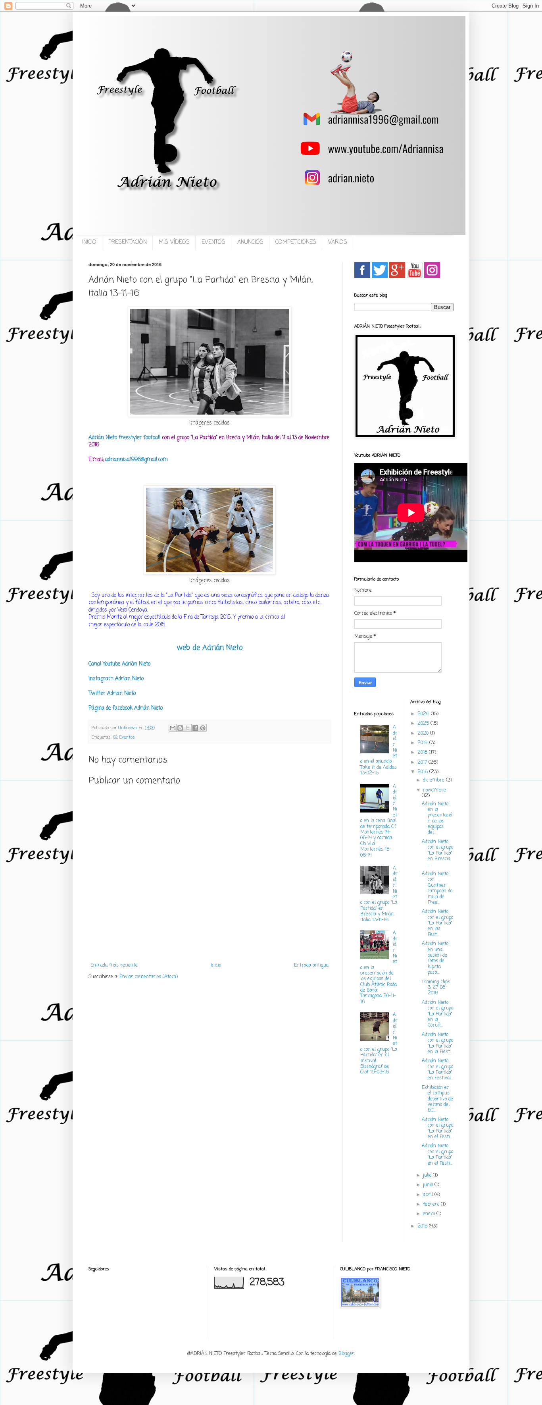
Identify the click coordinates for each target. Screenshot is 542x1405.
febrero (432, 1204)
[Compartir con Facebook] (195, 728)
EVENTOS (213, 242)
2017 (423, 762)
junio (428, 1185)
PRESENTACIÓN (127, 242)
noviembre (434, 790)
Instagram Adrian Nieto (116, 679)
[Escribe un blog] (180, 728)
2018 (423, 752)
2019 (423, 743)
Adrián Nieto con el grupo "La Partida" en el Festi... (437, 1128)
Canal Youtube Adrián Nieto (119, 664)
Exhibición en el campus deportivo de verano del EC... (437, 1099)
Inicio (216, 965)
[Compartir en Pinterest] (203, 728)
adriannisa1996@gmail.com (136, 459)
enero (429, 1214)
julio (428, 1175)
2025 (424, 723)
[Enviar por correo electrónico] (173, 728)
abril (428, 1194)
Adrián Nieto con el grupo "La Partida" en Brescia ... (437, 853)
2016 (423, 772)
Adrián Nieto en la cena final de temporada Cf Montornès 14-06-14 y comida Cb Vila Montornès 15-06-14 (379, 821)
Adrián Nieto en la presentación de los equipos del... (437, 818)
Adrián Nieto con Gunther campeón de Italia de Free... (437, 888)
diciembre (434, 780)
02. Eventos (124, 737)
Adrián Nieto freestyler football (124, 438)
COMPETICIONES (295, 242)
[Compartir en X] (188, 728)
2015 (423, 1226)
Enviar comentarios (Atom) (148, 976)
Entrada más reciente (114, 965)
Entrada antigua (311, 965)
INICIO (89, 242)
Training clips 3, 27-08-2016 (436, 987)
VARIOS (337, 242)
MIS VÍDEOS (174, 242)
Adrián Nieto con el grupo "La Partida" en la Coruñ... (437, 1014)
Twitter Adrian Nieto (112, 693)
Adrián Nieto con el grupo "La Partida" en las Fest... (437, 923)
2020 (423, 733)
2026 (424, 714)
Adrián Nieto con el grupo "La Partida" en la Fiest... (437, 1043)
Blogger (346, 1353)
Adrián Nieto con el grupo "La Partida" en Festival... (437, 1070)
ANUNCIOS (250, 242)
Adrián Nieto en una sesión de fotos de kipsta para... (435, 958)
